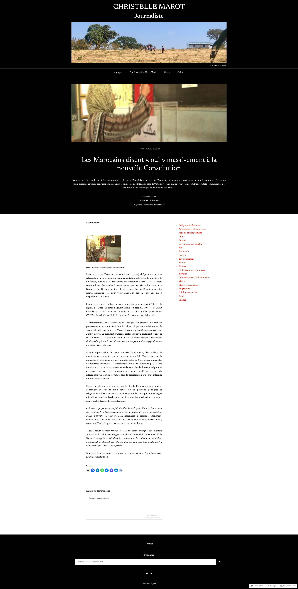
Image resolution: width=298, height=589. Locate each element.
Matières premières (188, 285)
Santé (181, 296)
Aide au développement (190, 233)
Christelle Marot (149, 7)
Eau (180, 248)
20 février (138, 205)
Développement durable (190, 244)
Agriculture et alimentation (192, 229)
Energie (182, 255)
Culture (182, 240)
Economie (184, 251)
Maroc (141, 149)
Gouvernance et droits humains (194, 277)
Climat (182, 236)
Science (182, 300)
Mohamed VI (159, 205)
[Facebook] (147, 573)
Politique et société (152, 149)
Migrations (184, 289)
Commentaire (152, 515)
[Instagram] (151, 573)
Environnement (186, 259)
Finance (182, 266)
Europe (182, 263)
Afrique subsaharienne (190, 225)
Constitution (148, 205)
